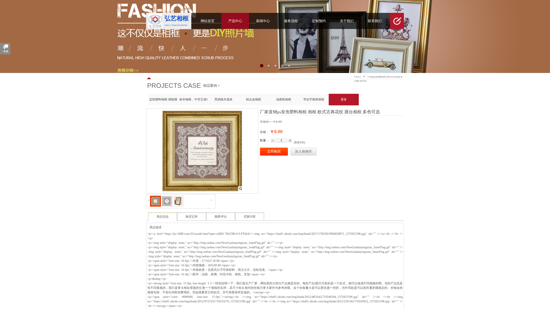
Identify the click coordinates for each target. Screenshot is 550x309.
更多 (344, 99)
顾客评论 (221, 216)
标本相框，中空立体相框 (193, 99)
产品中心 (357, 77)
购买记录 (192, 216)
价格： (264, 132)
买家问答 (250, 216)
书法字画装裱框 (313, 99)
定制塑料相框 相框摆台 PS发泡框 (163, 99)
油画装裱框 (283, 99)
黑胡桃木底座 (223, 99)
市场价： (266, 121)
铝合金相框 (253, 99)
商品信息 (163, 216)
